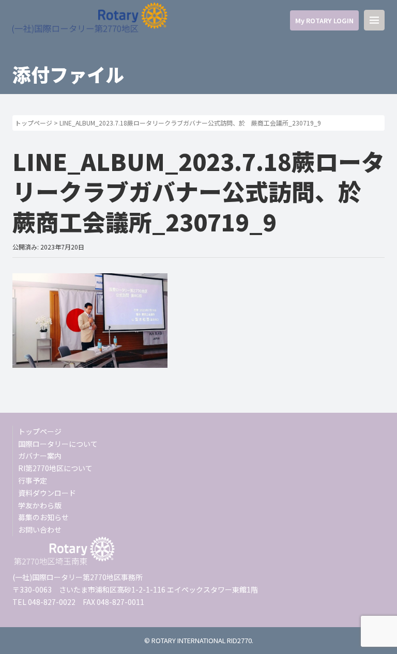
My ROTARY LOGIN (324, 20)
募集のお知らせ (43, 517)
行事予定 (32, 480)
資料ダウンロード (47, 493)
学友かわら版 (40, 505)
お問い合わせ (40, 529)
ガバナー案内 (40, 455)
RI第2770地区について (55, 468)
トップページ (33, 122)
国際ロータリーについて (58, 444)
